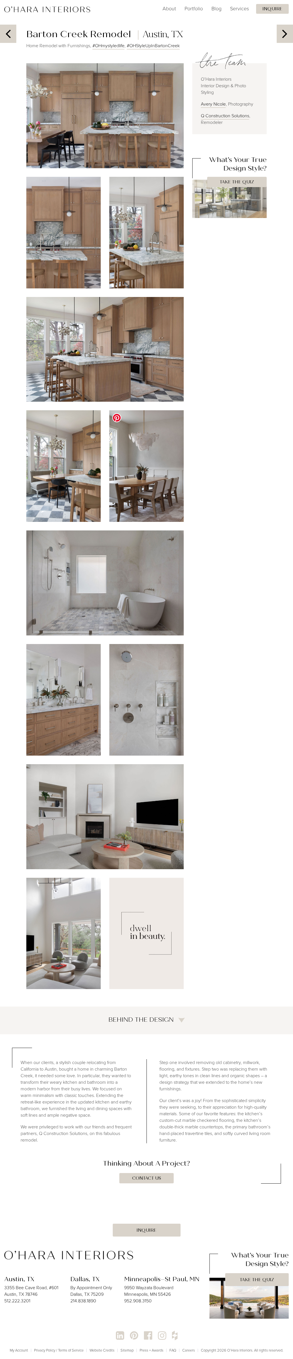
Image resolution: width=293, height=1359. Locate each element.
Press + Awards (151, 1350)
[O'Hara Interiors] (68, 1254)
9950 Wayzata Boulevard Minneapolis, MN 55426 (148, 1290)
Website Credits (102, 1350)
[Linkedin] (120, 1335)
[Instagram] (162, 1335)
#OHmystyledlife (108, 45)
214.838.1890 (83, 1300)
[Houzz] (174, 1335)
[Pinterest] (134, 1335)
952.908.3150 (138, 1300)
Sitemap (127, 1350)
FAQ (172, 1350)
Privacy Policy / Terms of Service (59, 1350)
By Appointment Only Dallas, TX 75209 (91, 1290)
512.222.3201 (17, 1300)
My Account (19, 1350)
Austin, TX (19, 1279)
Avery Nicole (213, 104)
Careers (188, 1350)
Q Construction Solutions (225, 115)
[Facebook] (148, 1335)
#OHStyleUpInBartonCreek (153, 45)
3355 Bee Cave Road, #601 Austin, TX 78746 (31, 1290)
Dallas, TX (85, 1279)
